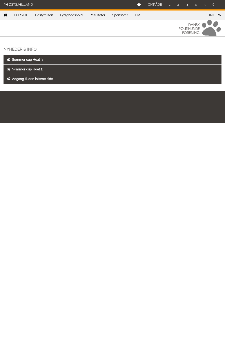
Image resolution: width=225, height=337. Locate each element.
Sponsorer (120, 15)
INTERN (215, 15)
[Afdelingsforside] (5, 15)
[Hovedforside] (139, 4)
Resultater (97, 15)
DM (137, 15)
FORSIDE (21, 15)
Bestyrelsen (44, 15)
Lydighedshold (71, 15)
